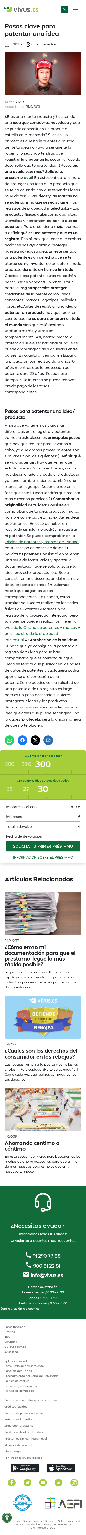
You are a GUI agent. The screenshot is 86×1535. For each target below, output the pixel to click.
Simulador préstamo (18, 1425)
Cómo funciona (14, 1327)
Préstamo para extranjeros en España (30, 1400)
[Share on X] (35, 740)
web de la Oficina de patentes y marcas (41, 627)
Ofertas (9, 1332)
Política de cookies (16, 1381)
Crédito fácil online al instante (25, 1432)
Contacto (10, 1341)
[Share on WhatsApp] (9, 740)
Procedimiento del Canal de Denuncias (31, 1376)
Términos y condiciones (20, 1386)
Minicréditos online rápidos (23, 1457)
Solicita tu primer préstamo (43, 846)
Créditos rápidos (15, 1406)
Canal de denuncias (18, 1371)
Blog (7, 1336)
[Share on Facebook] (22, 740)
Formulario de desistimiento (24, 1366)
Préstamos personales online (24, 1413)
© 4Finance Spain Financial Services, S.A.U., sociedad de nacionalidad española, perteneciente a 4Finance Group (43, 1524)
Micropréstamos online (20, 1445)
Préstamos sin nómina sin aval (25, 1438)
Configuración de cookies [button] (20, 1308)
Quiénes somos (15, 1346)
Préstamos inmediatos (20, 1419)
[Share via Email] (48, 740)
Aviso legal (11, 1351)
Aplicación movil (15, 1361)
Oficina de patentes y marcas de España (42, 541)
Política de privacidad (19, 1390)
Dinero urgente (14, 1451)
